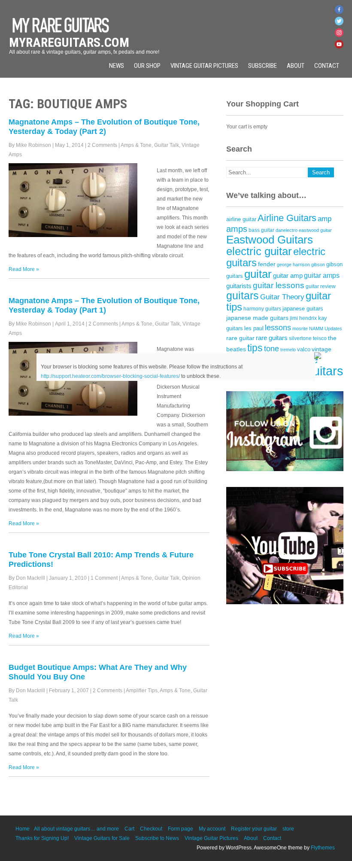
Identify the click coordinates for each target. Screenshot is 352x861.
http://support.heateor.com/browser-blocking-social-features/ (110, 376)
